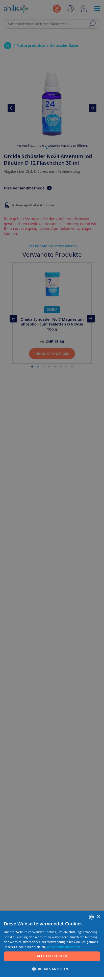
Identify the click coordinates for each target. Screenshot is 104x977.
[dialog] (52, 488)
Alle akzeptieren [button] (52, 956)
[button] (52, 968)
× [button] (98, 917)
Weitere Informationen (63, 947)
